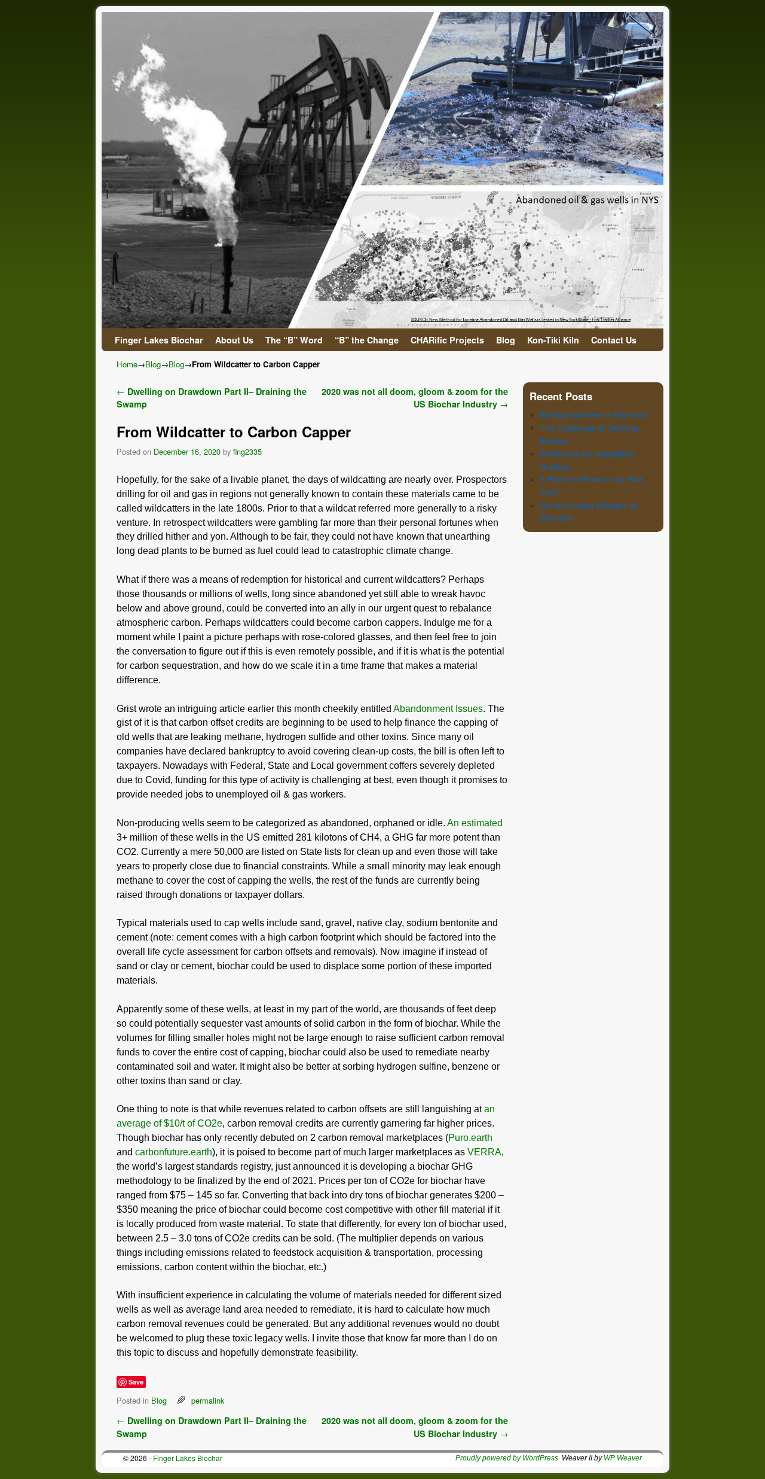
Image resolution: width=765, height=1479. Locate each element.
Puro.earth (470, 1138)
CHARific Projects (447, 340)
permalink (207, 1400)
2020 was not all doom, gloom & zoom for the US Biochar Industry (415, 397)
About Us (234, 340)
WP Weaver (623, 1458)
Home (127, 364)
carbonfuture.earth (173, 1152)
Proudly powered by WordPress (506, 1458)
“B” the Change (367, 340)
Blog (505, 340)
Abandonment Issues (438, 709)
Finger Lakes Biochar (159, 340)
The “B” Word (294, 340)
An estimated (475, 823)
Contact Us (614, 340)
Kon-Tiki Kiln (553, 340)
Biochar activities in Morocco (593, 414)
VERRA (484, 1152)
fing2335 (247, 451)
